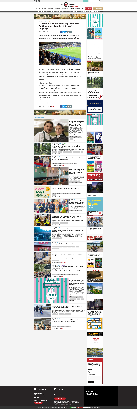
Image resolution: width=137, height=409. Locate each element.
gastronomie (71, 136)
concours (71, 210)
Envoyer (91, 381)
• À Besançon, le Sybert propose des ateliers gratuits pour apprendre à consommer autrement (94, 57)
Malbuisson (71, 120)
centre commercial (72, 297)
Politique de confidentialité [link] (95, 407)
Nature (64, 143)
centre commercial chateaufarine (57, 163)
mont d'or (57, 260)
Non (90, 372)
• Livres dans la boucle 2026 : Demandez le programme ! (94, 54)
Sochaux (40, 21)
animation (71, 296)
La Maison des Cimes (73, 137)
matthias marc (79, 137)
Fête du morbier (76, 210)
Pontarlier (71, 168)
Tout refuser (79, 407)
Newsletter (38, 402)
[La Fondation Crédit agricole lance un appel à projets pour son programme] (42, 147)
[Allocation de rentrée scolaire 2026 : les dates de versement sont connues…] (42, 309)
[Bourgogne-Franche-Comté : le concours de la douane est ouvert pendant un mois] (42, 219)
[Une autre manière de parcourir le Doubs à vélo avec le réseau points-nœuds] (95, 246)
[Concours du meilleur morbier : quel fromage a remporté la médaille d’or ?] (51, 203)
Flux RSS (37, 397)
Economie (45, 21)
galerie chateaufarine (70, 163)
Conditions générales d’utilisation (41, 400)
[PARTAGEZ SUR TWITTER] (64, 32)
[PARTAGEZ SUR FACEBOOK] (61, 32)
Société (80, 120)
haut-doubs (76, 136)
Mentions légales (38, 398)
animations (54, 326)
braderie (75, 296)
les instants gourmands (56, 274)
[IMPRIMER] (70, 32)
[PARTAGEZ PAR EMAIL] (68, 32)
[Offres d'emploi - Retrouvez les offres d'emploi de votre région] (95, 98)
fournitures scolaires (79, 297)
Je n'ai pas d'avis (92, 374)
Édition (70, 6)
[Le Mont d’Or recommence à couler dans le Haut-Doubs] (42, 256)
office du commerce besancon (68, 274)
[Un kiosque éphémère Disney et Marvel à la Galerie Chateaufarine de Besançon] (42, 160)
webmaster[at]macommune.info (60, 405)
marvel (75, 163)
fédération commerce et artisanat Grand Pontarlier (69, 193)
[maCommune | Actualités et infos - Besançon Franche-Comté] (68, 4)
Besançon (54, 156)
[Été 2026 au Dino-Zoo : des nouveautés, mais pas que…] (95, 187)
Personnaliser (86, 407)
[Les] (42, 191)
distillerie (76, 182)
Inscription (91, 179)
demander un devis (60, 398)
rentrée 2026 (72, 300)
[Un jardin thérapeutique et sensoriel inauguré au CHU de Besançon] (95, 288)
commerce (54, 193)
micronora (58, 326)
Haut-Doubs (54, 227)
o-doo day (78, 193)
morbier (81, 210)
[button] (99, 0)
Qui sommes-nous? (38, 393)
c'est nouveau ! (72, 182)
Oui (90, 371)
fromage (54, 260)
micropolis (62, 326)
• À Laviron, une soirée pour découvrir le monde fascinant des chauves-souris (93, 48)
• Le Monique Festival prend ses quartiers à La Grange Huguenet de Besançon (94, 44)
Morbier (71, 199)
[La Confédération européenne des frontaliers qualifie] (42, 231)
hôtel (80, 136)
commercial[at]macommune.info (60, 395)
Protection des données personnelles (42, 396)
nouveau (80, 182)
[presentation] (87, 276)
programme (76, 274)
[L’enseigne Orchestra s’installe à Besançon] (42, 246)
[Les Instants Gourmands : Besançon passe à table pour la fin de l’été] (42, 269)
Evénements (63, 265)
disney (64, 163)
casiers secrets (80, 296)
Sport (49, 21)
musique (62, 274)
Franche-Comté (55, 143)
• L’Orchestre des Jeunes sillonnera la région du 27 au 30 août (94, 51)
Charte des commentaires (40, 394)
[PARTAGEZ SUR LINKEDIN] (66, 32)
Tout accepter (73, 407)
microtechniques (68, 326)
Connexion (98, 179)
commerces (58, 193)
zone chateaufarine (55, 248)
